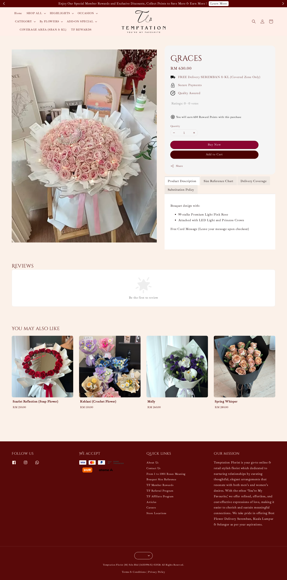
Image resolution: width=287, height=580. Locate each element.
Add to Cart (214, 154)
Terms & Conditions (134, 572)
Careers (151, 507)
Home (18, 13)
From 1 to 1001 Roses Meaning (165, 474)
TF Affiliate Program (160, 496)
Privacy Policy (156, 572)
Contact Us (153, 468)
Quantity (175, 126)
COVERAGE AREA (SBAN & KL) (43, 29)
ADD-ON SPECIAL (80, 21)
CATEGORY (23, 21)
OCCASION (86, 13)
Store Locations (156, 513)
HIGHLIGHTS (60, 13)
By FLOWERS (49, 21)
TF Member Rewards (159, 485)
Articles (151, 502)
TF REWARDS (81, 29)
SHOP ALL (34, 13)
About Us (152, 462)
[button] (254, 21)
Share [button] (179, 166)
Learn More (218, 3)
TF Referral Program (159, 490)
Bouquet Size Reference (161, 479)
